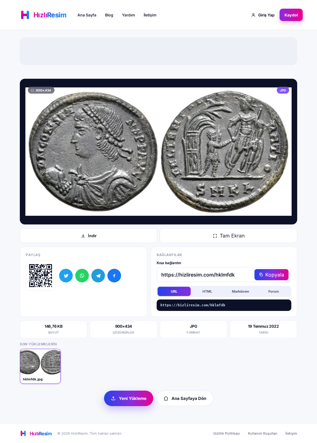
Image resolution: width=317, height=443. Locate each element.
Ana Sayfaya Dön (189, 398)
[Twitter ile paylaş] (66, 275)
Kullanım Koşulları (262, 433)
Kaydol (291, 15)
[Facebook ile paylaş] (114, 275)
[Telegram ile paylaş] (98, 275)
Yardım (128, 15)
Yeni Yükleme (132, 398)
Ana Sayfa (86, 15)
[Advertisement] (158, 51)
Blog (109, 15)
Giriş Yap (266, 15)
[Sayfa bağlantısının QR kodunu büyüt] (40, 275)
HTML (207, 291)
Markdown (240, 291)
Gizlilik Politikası (226, 433)
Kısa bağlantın (169, 263)
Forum (273, 291)
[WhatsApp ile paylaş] (82, 275)
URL (174, 291)
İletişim (150, 15)
